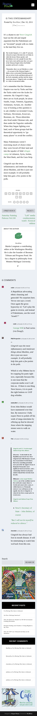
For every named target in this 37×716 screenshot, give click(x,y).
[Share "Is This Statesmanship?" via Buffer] (27, 193)
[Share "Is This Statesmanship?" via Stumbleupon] (31, 193)
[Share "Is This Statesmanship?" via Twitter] (9, 193)
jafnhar (8, 672)
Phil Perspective (16, 338)
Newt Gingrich (25, 35)
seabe (12, 287)
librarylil (8, 656)
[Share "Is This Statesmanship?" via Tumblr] (16, 193)
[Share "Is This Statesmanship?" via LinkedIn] (24, 193)
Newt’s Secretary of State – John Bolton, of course (25, 511)
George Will (18, 328)
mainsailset (14, 403)
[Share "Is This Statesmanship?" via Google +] (13, 193)
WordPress (29, 713)
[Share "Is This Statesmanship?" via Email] (16, 197)
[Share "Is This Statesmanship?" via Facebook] (6, 193)
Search (5, 559)
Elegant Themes (15, 713)
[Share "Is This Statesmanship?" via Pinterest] (20, 193)
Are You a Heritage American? (12, 615)
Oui (12, 439)
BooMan (16, 22)
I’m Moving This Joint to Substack (13, 611)
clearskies (14, 531)
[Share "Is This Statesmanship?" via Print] (20, 197)
